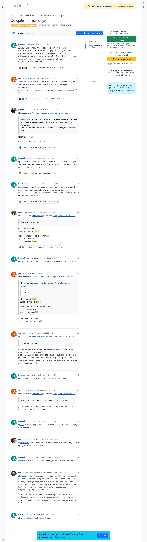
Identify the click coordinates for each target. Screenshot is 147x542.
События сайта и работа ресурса (25, 26)
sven (20, 78)
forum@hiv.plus (127, 90)
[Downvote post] (73, 71)
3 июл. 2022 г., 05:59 (49, 212)
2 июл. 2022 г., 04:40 (42, 44)
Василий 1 (22, 44)
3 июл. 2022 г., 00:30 (47, 109)
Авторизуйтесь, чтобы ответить (89, 33)
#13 (78, 439)
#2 (78, 78)
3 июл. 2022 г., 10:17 (49, 258)
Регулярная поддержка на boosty (121, 38)
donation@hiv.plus (121, 75)
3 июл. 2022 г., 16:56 (48, 421)
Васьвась (22, 109)
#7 (78, 258)
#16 (78, 514)
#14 (78, 457)
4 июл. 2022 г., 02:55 (50, 457)
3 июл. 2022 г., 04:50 (48, 158)
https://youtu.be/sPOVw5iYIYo (31, 141)
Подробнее (60, 537)
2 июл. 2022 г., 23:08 (47, 78)
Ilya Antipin (22, 472)
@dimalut (22, 461)
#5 (78, 184)
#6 (78, 212)
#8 (78, 273)
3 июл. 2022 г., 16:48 (48, 375)
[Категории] (3, 3)
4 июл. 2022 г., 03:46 (60, 472)
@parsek (22, 261)
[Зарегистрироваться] (144, 7)
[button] (3, 539)
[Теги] (3, 7)
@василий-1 (23, 82)
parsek (20, 212)
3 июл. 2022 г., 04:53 (51, 184)
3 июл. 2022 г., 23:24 (50, 439)
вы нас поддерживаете (104, 6)
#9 (78, 333)
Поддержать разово (122, 59)
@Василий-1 (23, 443)
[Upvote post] (65, 71)
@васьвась (23, 187)
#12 (78, 421)
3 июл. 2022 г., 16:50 (47, 390)
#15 (78, 472)
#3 (78, 109)
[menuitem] (144, 3)
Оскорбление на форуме (59, 113)
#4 (78, 158)
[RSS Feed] (32, 33)
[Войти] (144, 3)
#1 (78, 44)
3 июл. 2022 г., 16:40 (45, 273)
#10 (78, 375)
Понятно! (103, 535)
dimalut (21, 439)
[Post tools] (77, 71)
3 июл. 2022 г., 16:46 (47, 333)
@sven (35, 113)
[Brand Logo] (21, 6)
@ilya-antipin (24, 518)
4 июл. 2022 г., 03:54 (52, 514)
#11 (78, 390)
